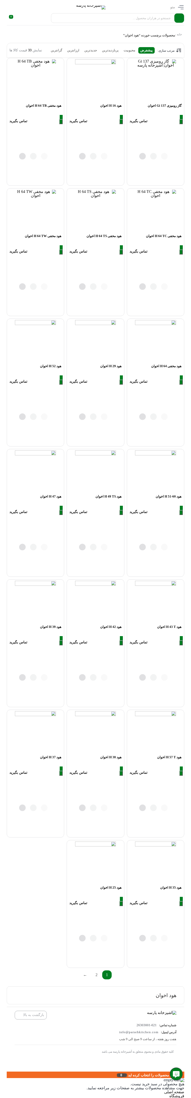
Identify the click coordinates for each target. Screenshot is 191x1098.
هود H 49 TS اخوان (109, 496)
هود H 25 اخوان (111, 887)
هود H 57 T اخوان (169, 757)
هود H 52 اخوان (50, 366)
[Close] (8, 1075)
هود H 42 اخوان (111, 627)
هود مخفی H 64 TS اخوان (104, 236)
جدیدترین (90, 50)
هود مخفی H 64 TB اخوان (43, 105)
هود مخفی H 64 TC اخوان (164, 236)
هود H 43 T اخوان (169, 627)
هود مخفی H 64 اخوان (166, 366)
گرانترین (56, 50)
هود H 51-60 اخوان (169, 496)
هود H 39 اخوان (50, 627)
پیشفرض (146, 50)
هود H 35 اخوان (171, 887)
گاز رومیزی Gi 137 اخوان (165, 105)
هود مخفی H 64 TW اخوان (43, 236)
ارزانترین (73, 50)
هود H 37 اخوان (50, 757)
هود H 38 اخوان (111, 757)
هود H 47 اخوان (50, 496)
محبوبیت (129, 50)
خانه (179, 34)
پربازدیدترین (110, 50)
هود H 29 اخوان (111, 366)
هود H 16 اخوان (111, 105)
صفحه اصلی (174, 1092)
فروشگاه (176, 1096)
